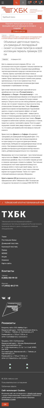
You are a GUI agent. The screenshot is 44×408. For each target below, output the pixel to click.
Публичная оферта (9, 386)
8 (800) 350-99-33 (9, 278)
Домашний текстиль (10, 243)
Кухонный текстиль (10, 247)
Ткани (4, 237)
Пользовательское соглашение (14, 382)
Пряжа (4, 250)
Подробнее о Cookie (9, 399)
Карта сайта (6, 263)
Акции (4, 257)
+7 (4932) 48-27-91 (10, 286)
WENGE (4, 253)
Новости (5, 59)
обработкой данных (35, 393)
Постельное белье (9, 240)
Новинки (5, 260)
